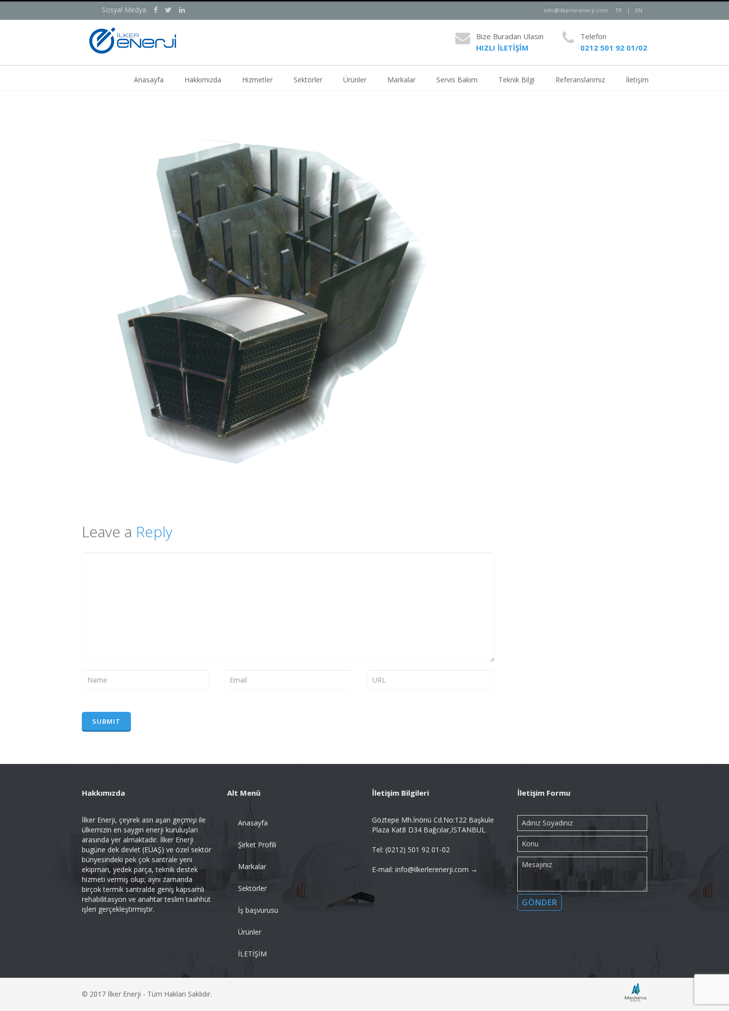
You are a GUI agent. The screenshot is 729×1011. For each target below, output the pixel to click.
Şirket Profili (257, 844)
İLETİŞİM (252, 953)
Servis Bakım (457, 79)
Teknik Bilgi (516, 79)
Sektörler (308, 79)
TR (618, 10)
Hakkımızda (202, 79)
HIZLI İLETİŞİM (502, 48)
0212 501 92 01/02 (613, 48)
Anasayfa (149, 79)
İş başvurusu (258, 910)
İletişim (637, 79)
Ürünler (354, 79)
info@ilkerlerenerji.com (576, 10)
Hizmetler (257, 79)
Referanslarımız (580, 79)
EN (638, 10)
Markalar (401, 79)
